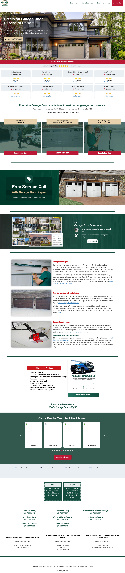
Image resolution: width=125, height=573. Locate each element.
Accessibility (58, 566)
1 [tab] (52, 451)
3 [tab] (57, 451)
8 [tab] (68, 451)
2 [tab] (55, 451)
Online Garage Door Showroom (68, 303)
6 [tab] (63, 451)
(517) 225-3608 (48, 89)
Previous (21, 435)
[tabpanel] (33, 435)
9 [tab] (70, 451)
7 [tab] (66, 451)
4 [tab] (59, 451)
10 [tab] (72, 451)
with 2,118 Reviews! (76, 66)
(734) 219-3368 (110, 74)
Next (104, 435)
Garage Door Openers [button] (103, 3)
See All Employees (62, 457)
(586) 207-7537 (48, 74)
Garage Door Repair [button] (88, 3)
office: (22, 542)
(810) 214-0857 (79, 74)
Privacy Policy (47, 566)
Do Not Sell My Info (71, 566)
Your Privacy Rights (86, 566)
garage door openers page (78, 332)
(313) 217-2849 (17, 89)
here (59, 313)
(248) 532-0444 (17, 74)
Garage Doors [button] (74, 3)
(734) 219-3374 (110, 89)
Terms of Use (36, 566)
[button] (13, 39)
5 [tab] (61, 451)
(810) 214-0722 (79, 89)
